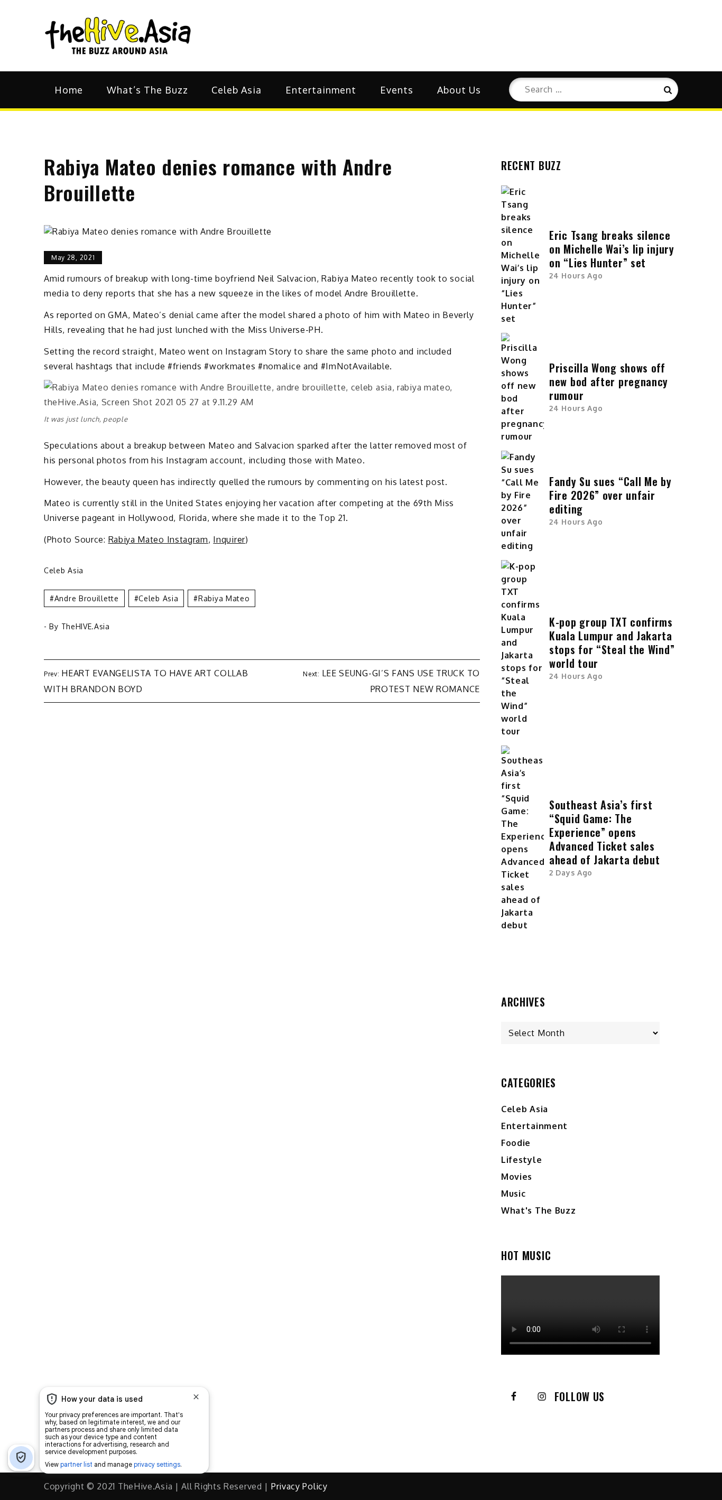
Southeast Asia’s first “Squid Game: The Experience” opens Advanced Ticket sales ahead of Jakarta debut (604, 832)
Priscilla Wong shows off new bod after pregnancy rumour (608, 381)
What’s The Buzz (147, 90)
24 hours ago (576, 275)
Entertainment (320, 90)
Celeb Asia (236, 90)
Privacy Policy (299, 1486)
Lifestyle (521, 1159)
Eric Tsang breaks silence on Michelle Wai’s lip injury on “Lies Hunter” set (611, 249)
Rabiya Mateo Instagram (158, 539)
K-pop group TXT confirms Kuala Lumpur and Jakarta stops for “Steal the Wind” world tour (611, 642)
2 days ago (571, 872)
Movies (516, 1176)
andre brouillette (86, 598)
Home (68, 90)
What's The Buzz (538, 1210)
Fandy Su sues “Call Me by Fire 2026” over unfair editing (610, 495)
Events (396, 90)
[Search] (666, 89)
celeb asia (158, 598)
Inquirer (229, 539)
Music (513, 1193)
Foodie (516, 1143)
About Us (459, 90)
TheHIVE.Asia (85, 626)
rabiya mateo (223, 598)
